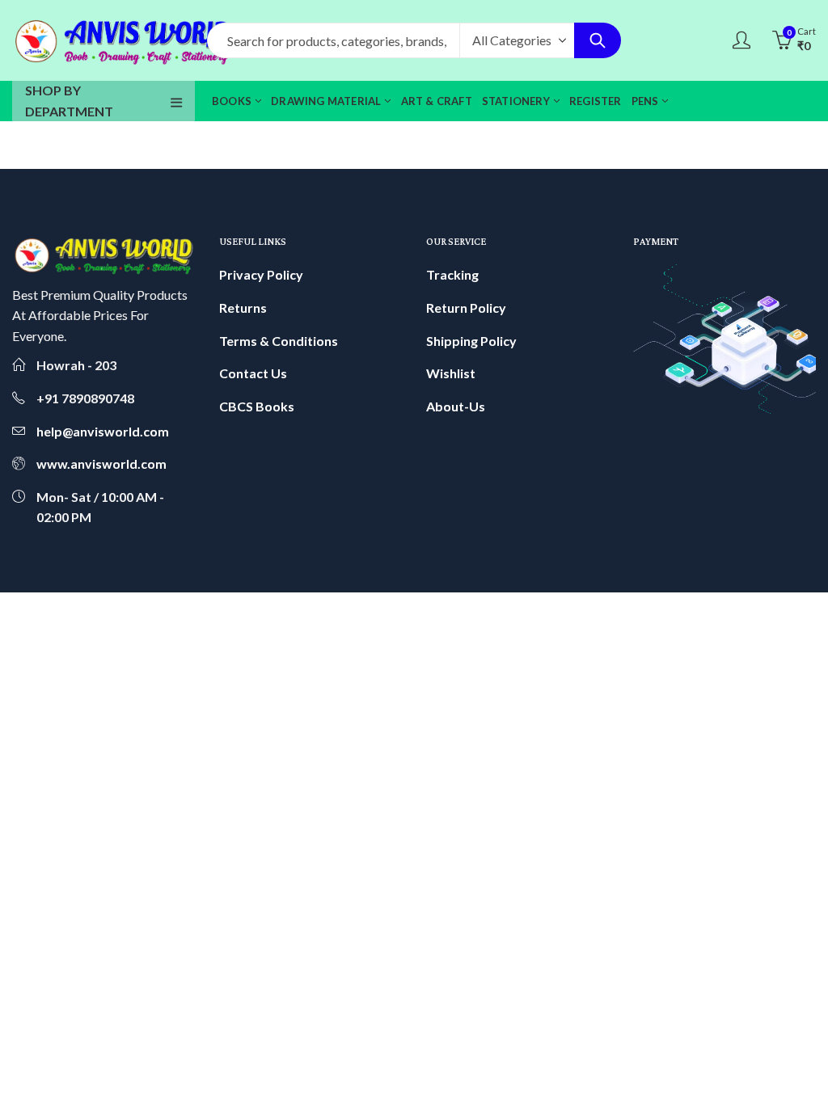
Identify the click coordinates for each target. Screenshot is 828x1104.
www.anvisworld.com (101, 463)
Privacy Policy (261, 274)
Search (597, 40)
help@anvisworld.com (102, 431)
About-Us (455, 406)
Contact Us (253, 373)
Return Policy (466, 307)
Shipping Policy (471, 340)
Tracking (452, 274)
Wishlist (450, 373)
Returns (243, 307)
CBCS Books (256, 406)
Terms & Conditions (278, 340)
